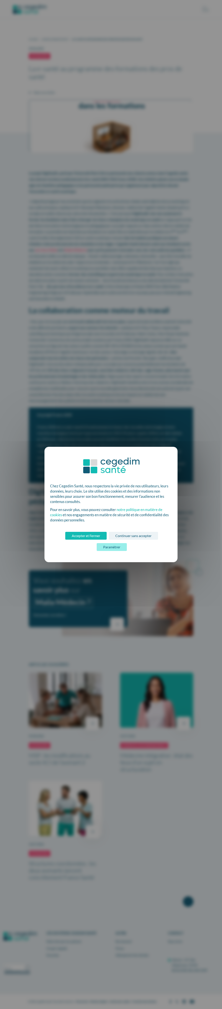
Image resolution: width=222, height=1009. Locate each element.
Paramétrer (111, 547)
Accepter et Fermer (86, 536)
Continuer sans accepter (133, 536)
